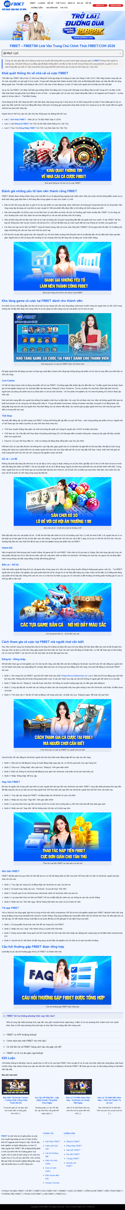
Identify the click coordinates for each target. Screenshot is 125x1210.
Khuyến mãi (52, 7)
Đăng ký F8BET (73, 1141)
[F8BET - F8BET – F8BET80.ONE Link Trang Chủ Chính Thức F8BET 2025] (14, 5)
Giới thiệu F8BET (52, 1141)
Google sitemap (52, 1182)
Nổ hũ (50, 3)
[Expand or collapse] (120, 53)
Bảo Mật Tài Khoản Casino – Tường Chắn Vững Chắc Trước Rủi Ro (15, 1100)
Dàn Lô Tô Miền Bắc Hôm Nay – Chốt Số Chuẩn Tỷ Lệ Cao (109, 1100)
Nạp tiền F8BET (73, 1150)
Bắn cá (71, 3)
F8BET (33, 3)
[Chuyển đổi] (4, 1015)
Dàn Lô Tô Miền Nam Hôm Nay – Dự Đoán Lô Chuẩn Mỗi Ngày (78, 1100)
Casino (41, 3)
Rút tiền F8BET (73, 1154)
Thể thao (61, 3)
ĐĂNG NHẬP (116, 5)
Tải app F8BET (73, 1158)
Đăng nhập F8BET (74, 1145)
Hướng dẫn (37, 7)
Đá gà (80, 3)
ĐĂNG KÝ (100, 5)
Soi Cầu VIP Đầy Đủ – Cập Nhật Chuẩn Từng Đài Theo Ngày (47, 1100)
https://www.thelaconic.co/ (74, 675)
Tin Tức (64, 7)
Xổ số (88, 3)
